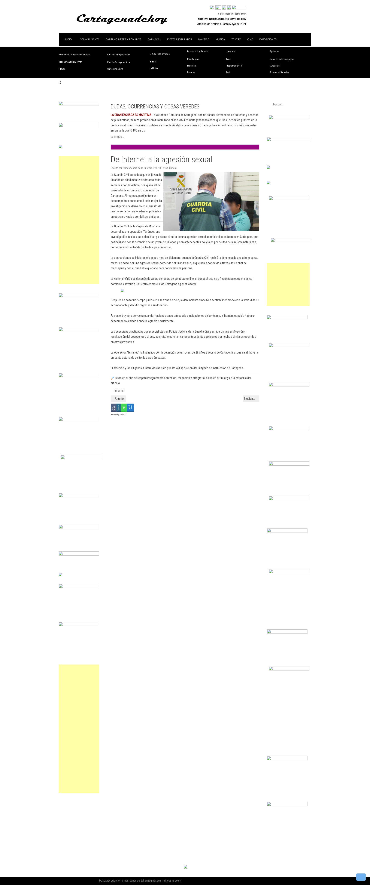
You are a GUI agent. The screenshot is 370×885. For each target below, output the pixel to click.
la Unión (154, 68)
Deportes (191, 72)
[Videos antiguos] (229, 7)
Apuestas (274, 51)
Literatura (231, 51)
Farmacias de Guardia (198, 51)
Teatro (236, 39)
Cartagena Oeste (115, 69)
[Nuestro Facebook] (212, 7)
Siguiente (250, 398)
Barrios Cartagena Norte (118, 54)
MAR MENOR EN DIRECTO (70, 62)
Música (220, 39)
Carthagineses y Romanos (123, 39)
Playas (62, 69)
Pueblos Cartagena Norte (118, 62)
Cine (250, 39)
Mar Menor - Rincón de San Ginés (74, 54)
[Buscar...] (239, 7)
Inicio (68, 39)
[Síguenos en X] (218, 7)
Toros (228, 59)
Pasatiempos (193, 59)
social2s (123, 414)
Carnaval (154, 39)
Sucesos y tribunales (279, 72)
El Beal (153, 61)
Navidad (203, 39)
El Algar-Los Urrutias (160, 54)
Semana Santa (89, 39)
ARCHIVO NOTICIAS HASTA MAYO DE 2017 (222, 19)
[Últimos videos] (224, 7)
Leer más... (117, 136)
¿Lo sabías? (275, 65)
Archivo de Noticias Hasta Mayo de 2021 (221, 24)
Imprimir (119, 390)
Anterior (119, 398)
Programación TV (234, 65)
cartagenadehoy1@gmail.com (232, 13)
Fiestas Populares (179, 39)
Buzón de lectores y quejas (282, 59)
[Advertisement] (79, 220)
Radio (228, 72)
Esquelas (191, 65)
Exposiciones (267, 39)
